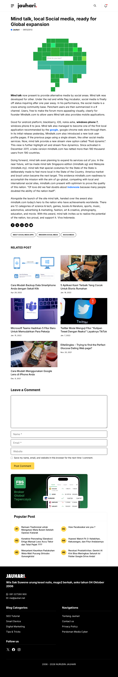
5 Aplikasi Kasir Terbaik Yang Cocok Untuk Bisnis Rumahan (82, 287)
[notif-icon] (105, 5)
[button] (95, 5)
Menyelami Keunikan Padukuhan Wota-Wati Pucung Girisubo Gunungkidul (38, 553)
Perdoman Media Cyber (75, 631)
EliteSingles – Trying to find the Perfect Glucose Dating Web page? (83, 346)
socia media (69, 235)
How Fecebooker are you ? (81, 527)
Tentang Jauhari (71, 616)
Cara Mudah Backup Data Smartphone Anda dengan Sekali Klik (33, 287)
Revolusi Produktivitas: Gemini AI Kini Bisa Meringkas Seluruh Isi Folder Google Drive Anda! (85, 553)
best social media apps (24, 235)
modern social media (49, 235)
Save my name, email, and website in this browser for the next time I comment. (53, 457)
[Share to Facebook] (13, 225)
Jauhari (16, 30)
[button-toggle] (12, 6)
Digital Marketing (15, 626)
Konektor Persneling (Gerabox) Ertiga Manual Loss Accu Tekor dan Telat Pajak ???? (37, 541)
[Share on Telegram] (31, 225)
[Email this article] (26, 225)
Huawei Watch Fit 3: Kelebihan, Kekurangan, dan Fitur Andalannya (86, 540)
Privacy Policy (70, 626)
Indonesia (73, 187)
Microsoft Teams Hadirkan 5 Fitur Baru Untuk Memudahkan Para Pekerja (33, 330)
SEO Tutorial (13, 616)
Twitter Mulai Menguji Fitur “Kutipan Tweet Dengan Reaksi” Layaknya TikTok (84, 330)
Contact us (68, 621)
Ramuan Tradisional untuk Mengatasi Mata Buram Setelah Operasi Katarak (37, 530)
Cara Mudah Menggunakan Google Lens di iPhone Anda (31, 372)
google (54, 129)
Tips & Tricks (13, 631)
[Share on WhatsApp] (22, 225)
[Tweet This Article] (17, 225)
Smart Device (13, 621)
